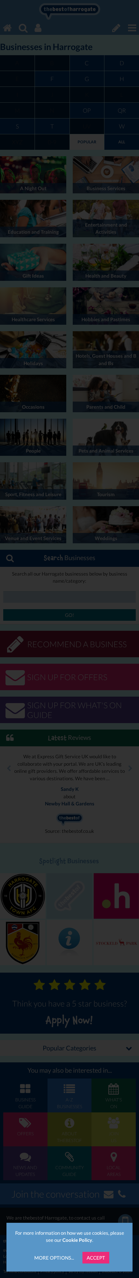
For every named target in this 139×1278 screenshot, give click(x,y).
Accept (96, 1258)
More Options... (54, 1258)
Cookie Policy (77, 1240)
